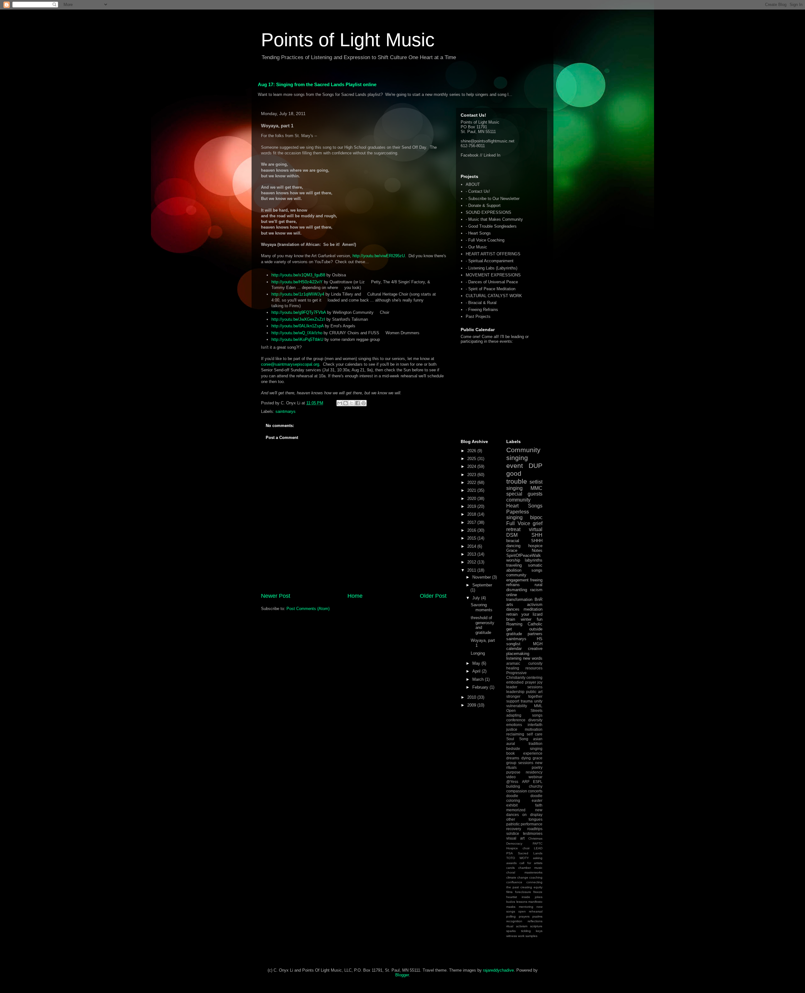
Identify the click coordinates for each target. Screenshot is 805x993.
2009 (472, 705)
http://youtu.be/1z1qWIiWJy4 (297, 294)
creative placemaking (524, 651)
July (476, 598)
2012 (472, 562)
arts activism (524, 604)
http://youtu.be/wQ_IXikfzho (296, 332)
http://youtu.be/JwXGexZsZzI (298, 319)
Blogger (402, 975)
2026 (472, 450)
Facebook (470, 155)
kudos (510, 901)
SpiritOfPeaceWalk (523, 555)
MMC (536, 488)
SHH (536, 535)
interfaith (535, 725)
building (513, 786)
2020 (472, 498)
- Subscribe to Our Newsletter (492, 198)
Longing (478, 653)
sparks (511, 931)
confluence (514, 882)
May (476, 663)
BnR (538, 599)
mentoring (526, 906)
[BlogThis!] (345, 403)
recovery (513, 829)
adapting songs (524, 715)
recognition (514, 921)
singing (514, 488)
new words (532, 658)
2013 (472, 554)
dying (526, 758)
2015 (472, 538)
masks (510, 906)
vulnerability (516, 706)
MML (538, 706)
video (511, 777)
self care (535, 734)
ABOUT (473, 184)
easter (537, 800)
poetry (537, 767)
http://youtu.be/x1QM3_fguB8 (298, 275)
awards (511, 863)
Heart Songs (524, 505)
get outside (524, 629)
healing (512, 668)
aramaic (513, 663)
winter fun (532, 619)
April (477, 671)
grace (537, 758)
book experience (524, 753)
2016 (472, 530)
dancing (513, 545)
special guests (524, 493)
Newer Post (275, 596)
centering (534, 677)
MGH (537, 643)
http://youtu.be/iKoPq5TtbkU (297, 339)
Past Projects (478, 316)
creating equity (531, 887)
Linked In (492, 155)
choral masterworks (524, 872)
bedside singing (524, 748)
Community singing (523, 453)
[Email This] (339, 403)
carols (510, 867)
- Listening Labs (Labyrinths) (491, 268)
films (509, 892)
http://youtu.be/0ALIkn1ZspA (297, 326)
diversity (535, 720)
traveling (514, 565)
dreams (512, 758)
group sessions (519, 763)
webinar (535, 777)
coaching (535, 877)
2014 (472, 546)
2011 (472, 570)
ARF (526, 781)
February (481, 687)
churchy (535, 786)
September (482, 585)
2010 (472, 697)
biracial (512, 540)
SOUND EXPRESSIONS (488, 212)
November (482, 577)
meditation (533, 609)
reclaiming (515, 734)
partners (535, 633)
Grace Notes (524, 550)
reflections (535, 921)
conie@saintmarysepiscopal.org (290, 364)
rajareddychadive (498, 970)
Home (355, 596)
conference (515, 720)
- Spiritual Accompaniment (490, 260)
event (514, 465)
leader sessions (524, 687)
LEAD (538, 848)
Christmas (535, 838)
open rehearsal (530, 911)
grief (537, 523)
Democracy (514, 843)
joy (539, 682)
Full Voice (518, 523)
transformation (519, 599)
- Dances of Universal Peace (492, 282)
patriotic (513, 824)
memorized (515, 810)
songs (536, 570)
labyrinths (533, 560)
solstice (512, 833)
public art (534, 692)
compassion (516, 791)
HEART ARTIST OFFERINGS (493, 254)
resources (533, 668)
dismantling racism (524, 589)
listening (513, 658)
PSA (509, 853)
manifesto (535, 901)
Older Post (433, 596)
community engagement (517, 577)
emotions (514, 725)
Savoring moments (481, 607)
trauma (527, 701)
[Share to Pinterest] (363, 403)
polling (511, 916)
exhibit (512, 805)
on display (532, 815)
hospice (535, 545)
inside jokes (532, 897)
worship (513, 560)
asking (537, 858)
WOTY (524, 858)
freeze (537, 892)
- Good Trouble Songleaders (491, 226)
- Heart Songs (478, 233)
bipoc (536, 517)
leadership (515, 692)
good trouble (516, 477)
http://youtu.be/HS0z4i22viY (297, 282)
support (512, 701)
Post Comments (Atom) (308, 608)
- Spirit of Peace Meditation (490, 288)
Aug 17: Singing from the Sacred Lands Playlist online (317, 84)
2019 (472, 506)
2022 (472, 482)
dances (512, 609)
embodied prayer (521, 682)
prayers (524, 916)
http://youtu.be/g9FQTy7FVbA (298, 312)
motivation (533, 729)
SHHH (536, 540)
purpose (513, 772)
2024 (472, 466)
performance (531, 824)
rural (538, 584)
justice (511, 729)
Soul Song (517, 739)
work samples (527, 936)
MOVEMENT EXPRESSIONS (493, 275)
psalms (537, 916)
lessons (521, 901)
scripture (536, 926)
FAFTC (537, 843)
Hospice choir (518, 848)
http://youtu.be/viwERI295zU (379, 255)
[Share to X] (351, 403)
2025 (472, 458)
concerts (535, 791)
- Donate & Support (483, 205)
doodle (512, 796)
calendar (514, 648)
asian (537, 739)
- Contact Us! (478, 191)
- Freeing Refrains (482, 309)
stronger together (524, 696)
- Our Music (476, 247)
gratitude (514, 633)
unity (538, 701)
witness (511, 936)
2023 (472, 474)
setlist (536, 482)
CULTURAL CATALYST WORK (494, 295)
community (518, 499)
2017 (472, 522)
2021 (472, 490)
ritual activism (516, 926)
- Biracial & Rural (481, 302)
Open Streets (524, 710)
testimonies (532, 833)
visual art (515, 838)
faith (538, 805)
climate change (517, 877)
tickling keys (532, 931)
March (478, 679)
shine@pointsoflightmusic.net (487, 141)
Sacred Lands (530, 853)
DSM (512, 535)
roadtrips (534, 829)
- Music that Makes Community (494, 219)
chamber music (530, 867)
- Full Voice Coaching (485, 240)
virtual (535, 529)
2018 (472, 514)
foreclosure (523, 892)
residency (534, 772)
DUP (535, 465)
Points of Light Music (348, 39)
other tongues (524, 819)
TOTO (510, 858)
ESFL (537, 781)
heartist (511, 897)
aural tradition (524, 743)
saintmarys (285, 411)
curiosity (535, 663)
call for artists (530, 863)
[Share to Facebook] (357, 403)
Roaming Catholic (524, 624)
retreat (513, 529)
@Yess (512, 781)
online (511, 594)
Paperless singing (517, 514)
